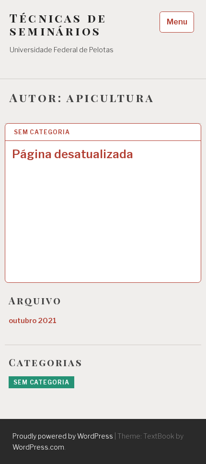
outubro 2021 (33, 320)
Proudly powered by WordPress (62, 436)
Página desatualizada (72, 154)
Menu (177, 21)
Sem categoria (42, 132)
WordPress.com (38, 447)
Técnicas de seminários (58, 24)
